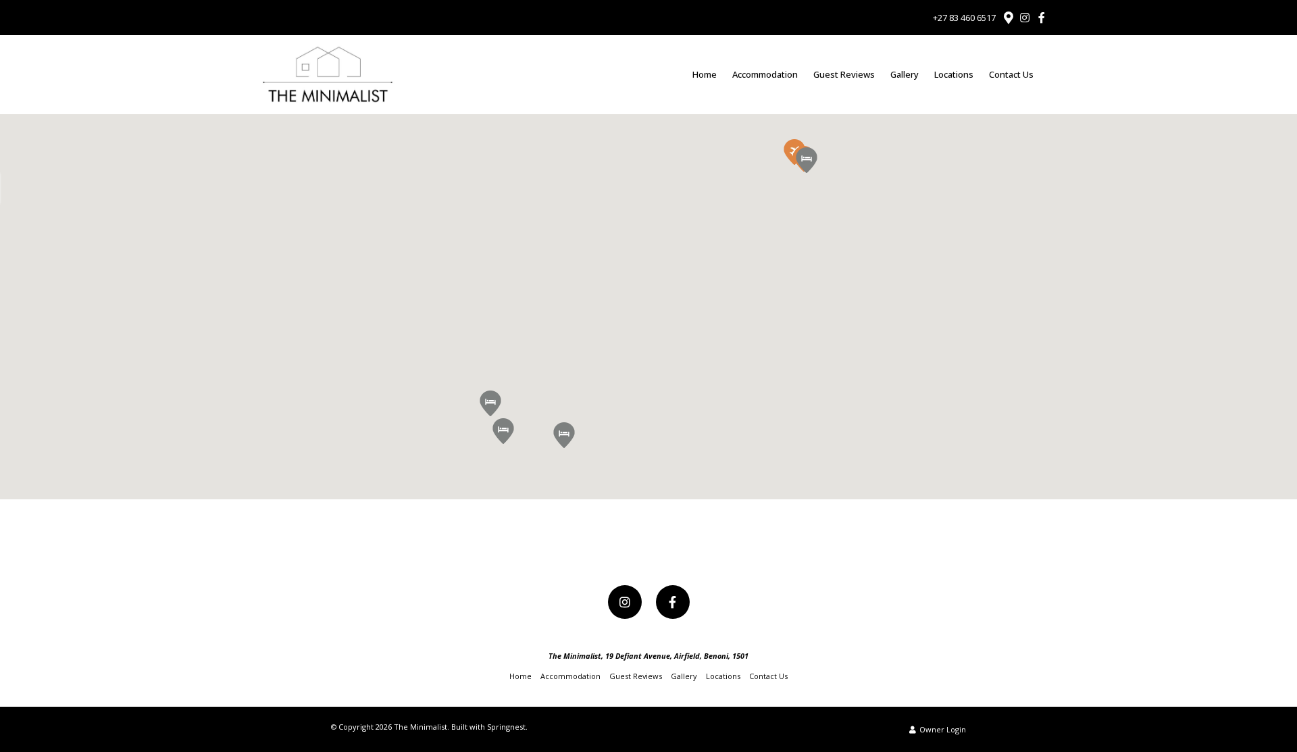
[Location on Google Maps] (1007, 16)
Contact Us (1011, 74)
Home (704, 74)
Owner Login (941, 729)
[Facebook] (1041, 17)
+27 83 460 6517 (964, 18)
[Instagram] (1024, 17)
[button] (503, 431)
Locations (953, 74)
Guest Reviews (844, 74)
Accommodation (765, 74)
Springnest (506, 727)
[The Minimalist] (327, 74)
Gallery (904, 74)
